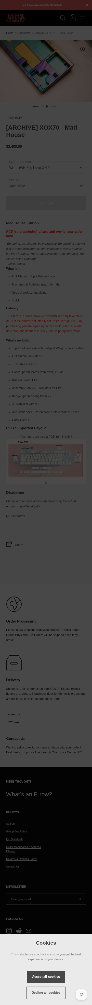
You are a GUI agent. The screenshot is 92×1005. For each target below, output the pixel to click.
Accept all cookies (46, 976)
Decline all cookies (46, 992)
